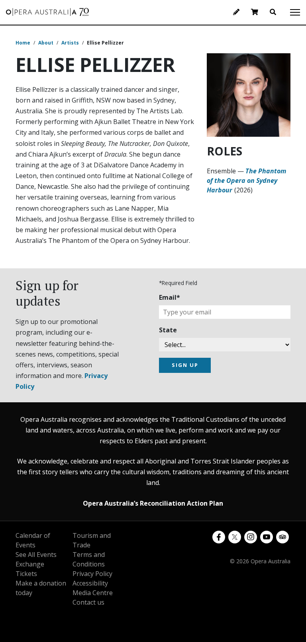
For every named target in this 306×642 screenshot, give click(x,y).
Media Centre (93, 592)
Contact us (88, 602)
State (168, 330)
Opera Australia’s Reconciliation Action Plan (153, 503)
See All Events (36, 554)
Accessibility (90, 583)
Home (23, 42)
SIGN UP (185, 365)
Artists (70, 42)
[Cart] (254, 12)
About (45, 42)
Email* (169, 297)
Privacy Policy (92, 573)
